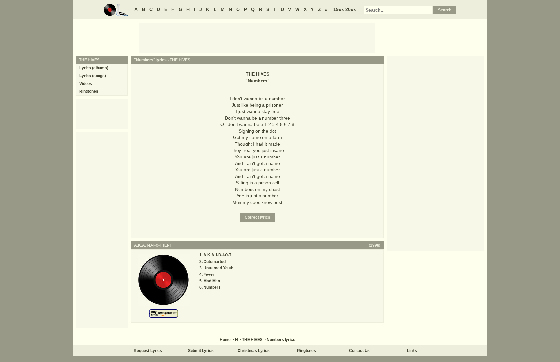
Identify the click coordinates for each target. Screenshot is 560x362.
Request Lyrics (148, 350)
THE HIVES (180, 60)
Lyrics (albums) (93, 68)
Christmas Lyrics (254, 350)
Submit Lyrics (201, 350)
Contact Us (359, 350)
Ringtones (88, 91)
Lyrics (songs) (92, 76)
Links (412, 350)
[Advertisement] (257, 37)
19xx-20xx (344, 9)
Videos (85, 83)
